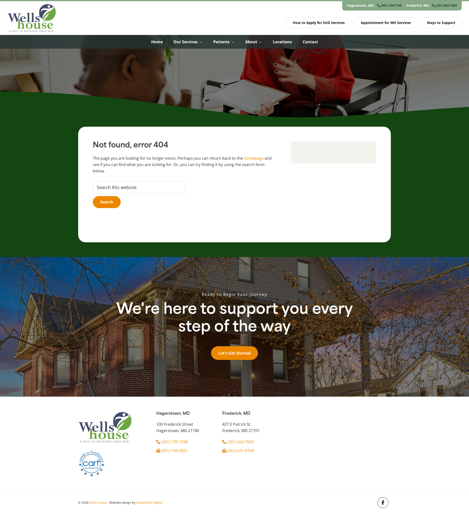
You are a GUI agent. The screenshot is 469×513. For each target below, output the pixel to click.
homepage (254, 158)
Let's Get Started (234, 353)
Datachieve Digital (149, 502)
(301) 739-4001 (174, 450)
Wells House (98, 502)
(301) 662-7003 (446, 5)
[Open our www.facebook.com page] (382, 502)
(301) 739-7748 (391, 5)
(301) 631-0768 (240, 450)
